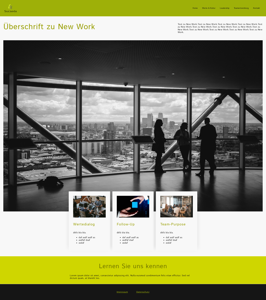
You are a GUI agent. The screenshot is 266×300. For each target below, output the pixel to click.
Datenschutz (142, 292)
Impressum (122, 292)
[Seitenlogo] (10, 8)
